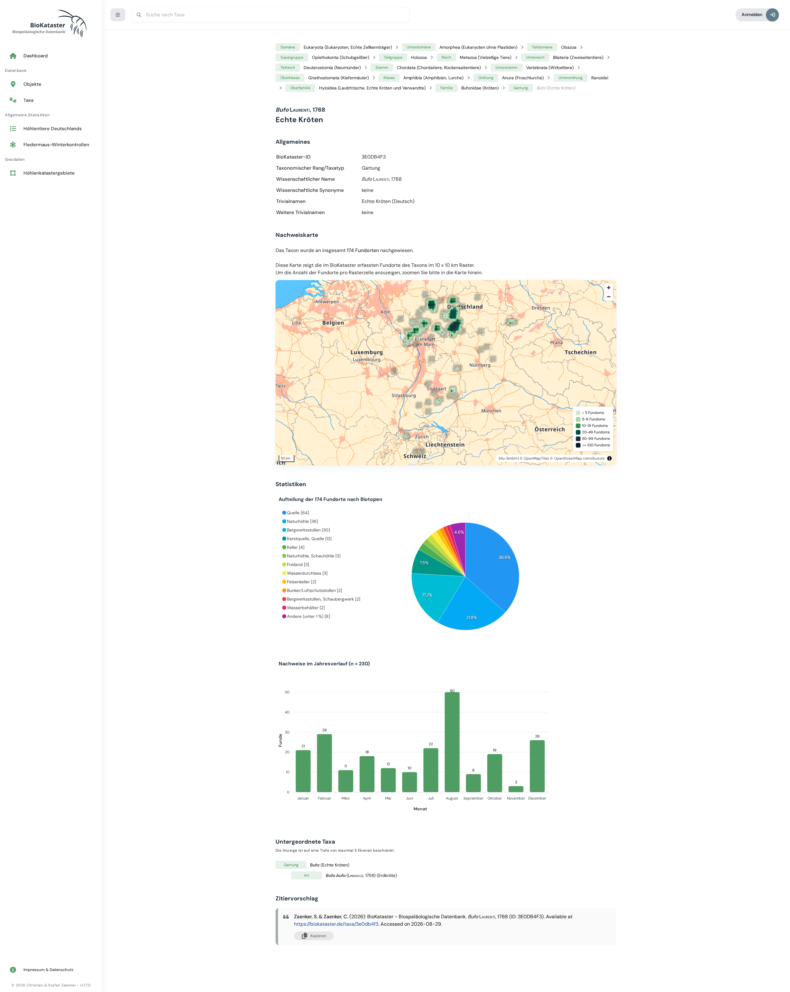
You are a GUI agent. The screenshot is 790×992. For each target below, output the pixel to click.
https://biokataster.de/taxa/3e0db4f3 (336, 924)
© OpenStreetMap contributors (577, 458)
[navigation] (51, 115)
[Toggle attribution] (609, 458)
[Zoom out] (608, 296)
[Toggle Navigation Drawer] (117, 14)
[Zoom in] (608, 287)
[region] (455, 372)
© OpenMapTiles (534, 458)
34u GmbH (507, 458)
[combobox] (270, 14)
